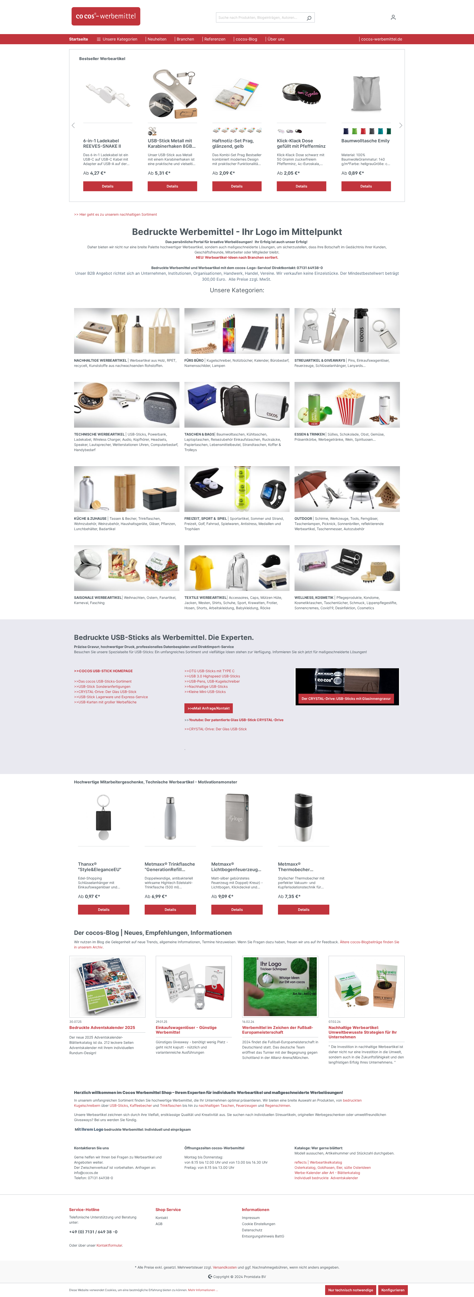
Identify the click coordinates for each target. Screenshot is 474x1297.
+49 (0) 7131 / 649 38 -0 (93, 1231)
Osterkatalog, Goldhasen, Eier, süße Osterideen (333, 1167)
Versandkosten (225, 1267)
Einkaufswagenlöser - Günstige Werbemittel (186, 1030)
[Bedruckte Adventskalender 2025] (107, 987)
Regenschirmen (277, 1105)
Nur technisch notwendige (350, 1290)
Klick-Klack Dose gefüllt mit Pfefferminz (236, 143)
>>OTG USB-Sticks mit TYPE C (209, 671)
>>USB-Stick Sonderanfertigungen (102, 686)
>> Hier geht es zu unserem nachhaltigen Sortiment (115, 214)
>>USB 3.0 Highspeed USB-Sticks (212, 676)
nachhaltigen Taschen (216, 1105)
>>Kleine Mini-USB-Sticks (205, 692)
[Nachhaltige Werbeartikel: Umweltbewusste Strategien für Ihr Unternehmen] (367, 987)
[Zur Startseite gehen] (106, 16)
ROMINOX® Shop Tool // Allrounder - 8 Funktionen (364, 143)
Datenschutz (252, 1230)
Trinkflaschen (171, 1105)
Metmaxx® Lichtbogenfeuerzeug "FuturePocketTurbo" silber (234, 866)
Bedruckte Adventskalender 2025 (102, 1027)
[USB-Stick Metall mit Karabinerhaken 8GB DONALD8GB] (108, 94)
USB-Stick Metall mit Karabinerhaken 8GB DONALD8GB (105, 143)
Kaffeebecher (141, 1105)
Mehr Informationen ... (203, 1290)
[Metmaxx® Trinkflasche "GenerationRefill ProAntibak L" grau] (170, 817)
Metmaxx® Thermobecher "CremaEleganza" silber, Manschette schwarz (303, 866)
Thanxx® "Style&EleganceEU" (99, 866)
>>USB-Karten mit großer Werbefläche (106, 702)
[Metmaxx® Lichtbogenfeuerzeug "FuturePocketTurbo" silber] (237, 817)
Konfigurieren (393, 1290)
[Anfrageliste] (402, 15)
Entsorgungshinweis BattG (263, 1236)
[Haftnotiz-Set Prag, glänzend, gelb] (172, 94)
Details (108, 186)
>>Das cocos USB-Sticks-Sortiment (103, 681)
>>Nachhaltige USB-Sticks (206, 686)
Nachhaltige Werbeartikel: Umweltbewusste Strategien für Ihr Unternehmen (363, 1032)
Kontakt (162, 1217)
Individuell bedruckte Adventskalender (326, 1178)
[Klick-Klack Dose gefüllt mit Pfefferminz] (237, 94)
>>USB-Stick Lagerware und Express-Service (111, 697)
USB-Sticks (119, 1105)
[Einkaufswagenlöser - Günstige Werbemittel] (194, 987)
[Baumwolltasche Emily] (301, 94)
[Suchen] (309, 17)
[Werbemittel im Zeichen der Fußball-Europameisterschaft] (280, 987)
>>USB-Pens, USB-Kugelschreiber (212, 681)
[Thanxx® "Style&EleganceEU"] (103, 817)
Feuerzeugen (247, 1105)
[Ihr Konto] (393, 17)
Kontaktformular (109, 1245)
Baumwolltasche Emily (301, 140)
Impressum (251, 1217)
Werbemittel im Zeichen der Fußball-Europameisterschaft (277, 1030)
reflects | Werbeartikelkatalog (318, 1162)
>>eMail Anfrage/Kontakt (209, 708)
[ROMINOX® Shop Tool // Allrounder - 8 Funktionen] (366, 94)
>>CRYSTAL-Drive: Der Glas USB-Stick (105, 692)
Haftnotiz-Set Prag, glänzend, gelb (168, 143)
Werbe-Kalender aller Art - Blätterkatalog (327, 1173)
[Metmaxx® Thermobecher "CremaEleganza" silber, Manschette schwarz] (303, 817)
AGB (159, 1224)
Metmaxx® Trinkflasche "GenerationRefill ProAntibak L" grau (170, 866)
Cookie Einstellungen (258, 1224)
